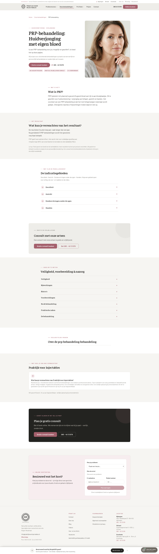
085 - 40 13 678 (58, 65)
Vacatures (72, 534)
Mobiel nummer (111, 478)
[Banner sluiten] (127, 550)
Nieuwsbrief (134, 1)
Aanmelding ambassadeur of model (79, 538)
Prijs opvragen (105, 488)
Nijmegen (100, 1)
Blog (70, 524)
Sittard (107, 1)
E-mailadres (91, 478)
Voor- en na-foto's (74, 531)
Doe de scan (116, 550)
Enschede (113, 1)
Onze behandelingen (66, 7)
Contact (96, 7)
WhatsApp (127, 1)
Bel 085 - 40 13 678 (68, 246)
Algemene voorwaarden (99, 520)
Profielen (80, 7)
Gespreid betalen (97, 517)
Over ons (121, 1)
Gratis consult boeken (39, 65)
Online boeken (130, 7)
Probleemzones (51, 7)
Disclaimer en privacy (98, 524)
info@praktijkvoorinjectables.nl (30, 534)
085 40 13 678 (117, 7)
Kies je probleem (92, 462)
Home (30, 17)
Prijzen (88, 7)
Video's (71, 527)
